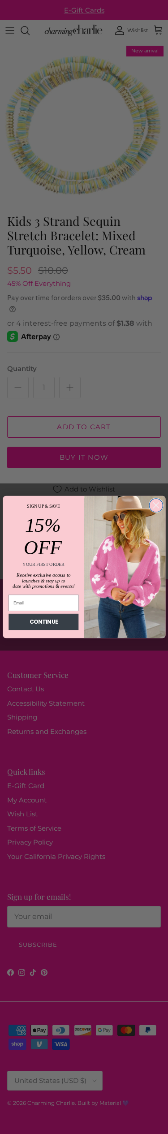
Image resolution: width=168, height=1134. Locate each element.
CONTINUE (43, 622)
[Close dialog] (156, 505)
